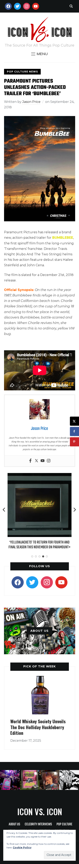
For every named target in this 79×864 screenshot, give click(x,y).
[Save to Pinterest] (74, 441)
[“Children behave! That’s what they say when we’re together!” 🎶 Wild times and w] (49, 780)
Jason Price (31, 102)
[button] (39, 54)
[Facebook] (30, 461)
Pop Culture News (22, 71)
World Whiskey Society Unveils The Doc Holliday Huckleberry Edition (38, 727)
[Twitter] (36, 461)
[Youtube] (43, 461)
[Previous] (4, 510)
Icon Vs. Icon (39, 811)
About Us (14, 824)
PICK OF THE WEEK (39, 666)
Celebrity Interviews (38, 824)
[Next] (75, 510)
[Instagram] (49, 461)
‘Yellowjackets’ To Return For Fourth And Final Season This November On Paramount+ (39, 544)
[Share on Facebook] (74, 431)
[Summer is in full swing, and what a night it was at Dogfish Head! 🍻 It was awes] (30, 780)
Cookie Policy (22, 847)
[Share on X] (74, 421)
